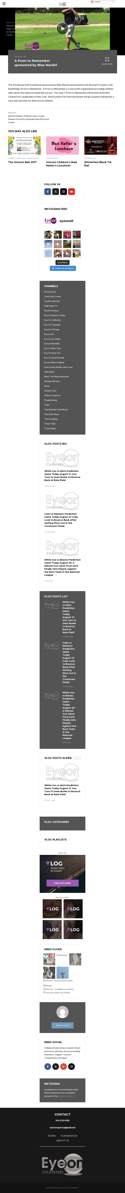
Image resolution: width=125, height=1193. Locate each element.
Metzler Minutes (52, 381)
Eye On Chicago (51, 329)
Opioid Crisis (50, 390)
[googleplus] (63, 1066)
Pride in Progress (52, 395)
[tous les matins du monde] (56, 992)
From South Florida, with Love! (58, 367)
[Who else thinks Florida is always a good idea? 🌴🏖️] (77, 244)
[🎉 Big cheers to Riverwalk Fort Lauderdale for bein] (67, 244)
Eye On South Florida (54, 357)
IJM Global (49, 371)
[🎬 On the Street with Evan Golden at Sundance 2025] (77, 253)
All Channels (50, 291)
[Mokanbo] (62, 955)
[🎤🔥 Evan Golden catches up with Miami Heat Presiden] (58, 253)
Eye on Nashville (52, 343)
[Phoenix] (63, 973)
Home (52, 1135)
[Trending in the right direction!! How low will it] (77, 235)
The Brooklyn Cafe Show (56, 409)
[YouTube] (71, 191)
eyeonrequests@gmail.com (62, 1127)
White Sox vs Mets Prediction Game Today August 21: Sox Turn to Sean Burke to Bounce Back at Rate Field (62, 476)
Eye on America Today (54, 315)
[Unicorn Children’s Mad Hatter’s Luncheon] (62, 145)
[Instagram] (63, 191)
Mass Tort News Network (56, 376)
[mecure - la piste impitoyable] (58, 980)
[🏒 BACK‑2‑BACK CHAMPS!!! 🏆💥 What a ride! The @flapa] (67, 235)
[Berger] (47, 985)
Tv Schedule (50, 428)
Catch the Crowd (52, 296)
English (97, 2)
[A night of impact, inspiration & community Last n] (48, 235)
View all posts (62, 1025)
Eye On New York (52, 348)
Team (47, 404)
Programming (50, 400)
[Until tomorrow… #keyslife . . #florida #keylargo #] (58, 244)
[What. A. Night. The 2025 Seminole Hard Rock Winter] (58, 235)
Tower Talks (50, 423)
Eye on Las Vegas (52, 338)
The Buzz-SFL (20, 56)
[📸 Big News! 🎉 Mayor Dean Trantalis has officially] (48, 253)
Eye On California (52, 320)
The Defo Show (51, 414)
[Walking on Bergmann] (49, 959)
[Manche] (75, 959)
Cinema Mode (107, 64)
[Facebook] (47, 191)
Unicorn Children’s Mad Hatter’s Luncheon (61, 164)
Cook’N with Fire (52, 301)
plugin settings (65, 1096)
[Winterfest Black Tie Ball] (100, 145)
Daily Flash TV (51, 306)
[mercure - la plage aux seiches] (58, 989)
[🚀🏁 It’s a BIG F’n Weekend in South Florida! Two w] (48, 244)
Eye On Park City (52, 353)
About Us (62, 1140)
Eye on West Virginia (54, 362)
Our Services (69, 1135)
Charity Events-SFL (17, 158)
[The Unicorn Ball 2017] (24, 145)
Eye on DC (49, 334)
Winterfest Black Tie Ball (98, 164)
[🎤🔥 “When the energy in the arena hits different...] (67, 253)
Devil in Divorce (51, 310)
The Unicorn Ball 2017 (22, 162)
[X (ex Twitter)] (55, 191)
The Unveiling (50, 419)
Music (47, 386)
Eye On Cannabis (52, 324)
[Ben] (49, 973)
